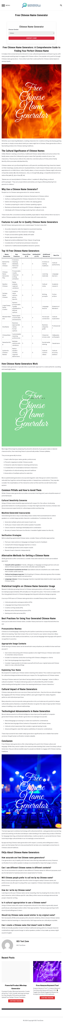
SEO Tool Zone (22, 941)
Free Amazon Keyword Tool (47, 985)
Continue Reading (16, 1001)
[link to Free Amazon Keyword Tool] (47, 971)
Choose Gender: (14, 29)
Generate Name (31, 38)
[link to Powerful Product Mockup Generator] (16, 971)
